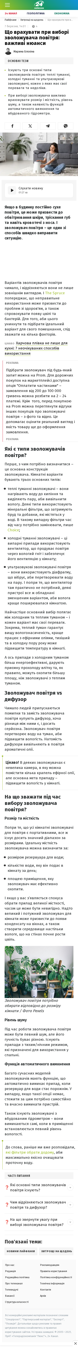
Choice (13, 530)
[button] (12, 126)
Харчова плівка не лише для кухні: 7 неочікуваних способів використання (36, 348)
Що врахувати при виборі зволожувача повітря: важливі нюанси (60, 19)
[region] (39, 1356)
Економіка (61, 13)
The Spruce (55, 293)
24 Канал (11, 13)
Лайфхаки (11, 19)
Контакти (45, 1289)
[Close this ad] (75, 1343)
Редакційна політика (17, 1277)
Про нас (9, 1264)
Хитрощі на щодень (32, 19)
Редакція (10, 1271)
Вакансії (10, 1295)
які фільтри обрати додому (30, 1152)
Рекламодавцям (49, 1264)
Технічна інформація (52, 1283)
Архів (43, 1295)
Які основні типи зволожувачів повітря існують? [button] (38, 1187)
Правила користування (53, 1271)
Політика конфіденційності (56, 1277)
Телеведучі (11, 1289)
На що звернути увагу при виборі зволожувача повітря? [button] (36, 1222)
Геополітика (36, 13)
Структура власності (17, 1301)
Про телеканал (14, 1283)
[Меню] (7, 5)
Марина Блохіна (23, 51)
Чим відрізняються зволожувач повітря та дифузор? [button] (38, 1205)
